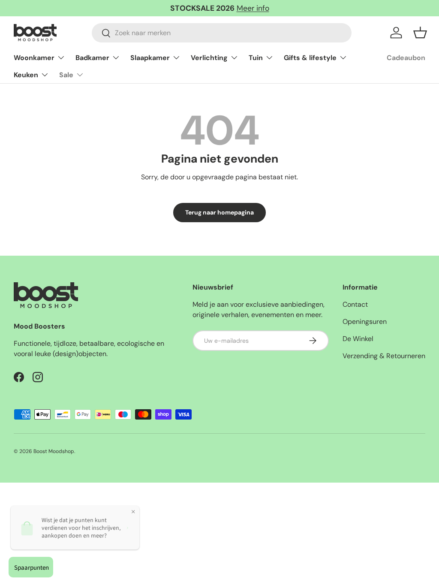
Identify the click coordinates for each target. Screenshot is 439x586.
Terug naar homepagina (219, 212)
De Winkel (358, 338)
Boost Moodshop (53, 451)
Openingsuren (365, 321)
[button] (420, 32)
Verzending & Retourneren (384, 355)
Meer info (253, 8)
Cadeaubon (406, 57)
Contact (355, 304)
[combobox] (222, 32)
